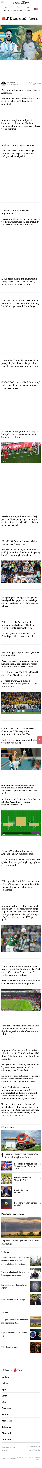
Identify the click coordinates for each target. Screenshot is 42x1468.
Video (4, 1395)
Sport (4, 1389)
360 (4, 1402)
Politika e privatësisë (33, 1450)
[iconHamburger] (2, 2)
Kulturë (5, 1414)
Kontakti (4, 1451)
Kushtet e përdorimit (33, 1446)
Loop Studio (34, 1457)
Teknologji (7, 1427)
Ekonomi (6, 1433)
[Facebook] (30, 83)
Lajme (5, 1383)
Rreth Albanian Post (8, 1447)
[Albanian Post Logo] (21, 2)
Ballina (5, 1377)
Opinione (6, 1408)
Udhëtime (6, 1439)
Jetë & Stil (7, 1420)
